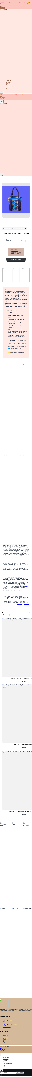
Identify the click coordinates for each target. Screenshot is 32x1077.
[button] (6, 88)
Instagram (19, 604)
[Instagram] (4, 8)
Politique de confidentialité (10, 1024)
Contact (5, 1025)
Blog (4, 1039)
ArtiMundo (5, 1035)
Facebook (26, 604)
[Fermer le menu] (0, 1054)
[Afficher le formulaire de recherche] (1, 92)
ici (23, 590)
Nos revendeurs (10, 86)
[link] (28, 614)
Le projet (5, 1038)
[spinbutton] (21, 241)
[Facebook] (1, 8)
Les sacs (5, 1037)
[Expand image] (27, 185)
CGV (4, 1023)
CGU (4, 1021)
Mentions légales (7, 1020)
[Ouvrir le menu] (2, 101)
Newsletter (14, 251)
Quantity (19, 239)
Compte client (7, 1027)
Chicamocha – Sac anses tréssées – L (14, 228)
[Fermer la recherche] (1, 1070)
